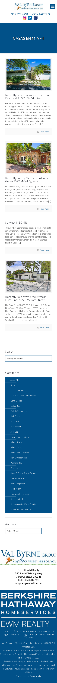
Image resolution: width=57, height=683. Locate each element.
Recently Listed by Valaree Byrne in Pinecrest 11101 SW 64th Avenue (27, 96)
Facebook (36, 18)
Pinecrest (14, 468)
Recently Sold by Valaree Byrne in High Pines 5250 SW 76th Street (25, 298)
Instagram (25, 18)
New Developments (18, 457)
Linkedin (30, 18)
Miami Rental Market (19, 452)
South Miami (15, 488)
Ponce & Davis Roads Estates (23, 473)
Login (25, 634)
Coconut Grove (16, 390)
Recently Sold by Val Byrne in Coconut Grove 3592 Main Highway (28, 179)
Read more (44, 131)
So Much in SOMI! (16, 222)
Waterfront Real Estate (20, 509)
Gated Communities (19, 411)
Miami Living (16, 447)
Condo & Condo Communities (23, 395)
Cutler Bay (15, 406)
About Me (14, 380)
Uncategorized (16, 499)
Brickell (13, 385)
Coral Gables (16, 400)
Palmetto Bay (16, 463)
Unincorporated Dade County (23, 504)
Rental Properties (17, 483)
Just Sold (14, 432)
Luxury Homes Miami (19, 437)
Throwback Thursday (19, 494)
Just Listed (15, 421)
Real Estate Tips (17, 478)
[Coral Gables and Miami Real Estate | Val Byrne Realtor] (28, 6)
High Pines (15, 416)
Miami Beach (16, 442)
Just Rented (15, 426)
